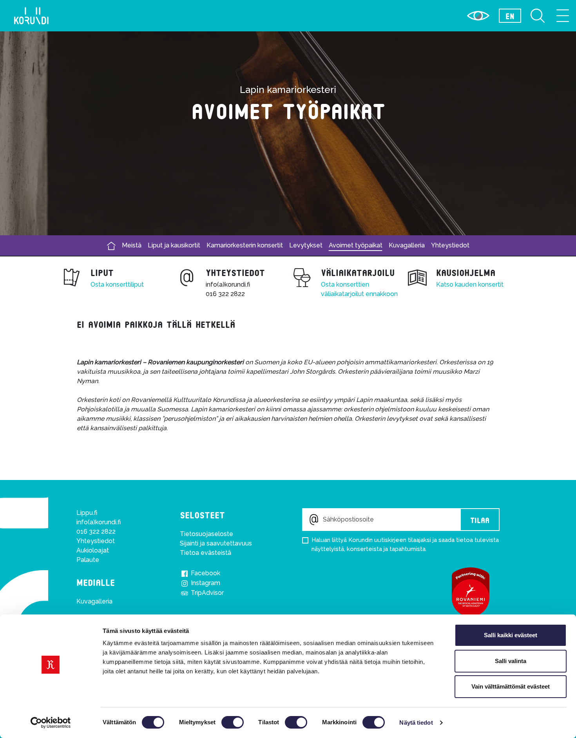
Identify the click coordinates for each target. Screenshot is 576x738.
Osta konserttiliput (117, 284)
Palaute (87, 559)
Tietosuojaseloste (206, 534)
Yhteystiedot (450, 245)
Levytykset (305, 245)
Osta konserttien (345, 284)
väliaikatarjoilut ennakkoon (359, 294)
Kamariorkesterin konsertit (244, 245)
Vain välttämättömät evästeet (510, 686)
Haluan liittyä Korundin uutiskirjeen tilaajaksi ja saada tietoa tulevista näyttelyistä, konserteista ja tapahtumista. (405, 544)
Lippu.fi (86, 512)
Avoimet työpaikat (355, 245)
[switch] (232, 722)
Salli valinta (510, 661)
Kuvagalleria (407, 245)
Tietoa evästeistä (205, 552)
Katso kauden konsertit (470, 284)
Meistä (131, 245)
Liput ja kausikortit (174, 245)
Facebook (204, 573)
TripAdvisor (206, 592)
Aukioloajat (92, 550)
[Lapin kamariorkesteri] (111, 246)
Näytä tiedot (416, 722)
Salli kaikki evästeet (510, 635)
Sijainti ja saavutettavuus (216, 543)
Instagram (204, 583)
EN (509, 15)
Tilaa (479, 519)
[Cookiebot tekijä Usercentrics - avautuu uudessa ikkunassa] (50, 723)
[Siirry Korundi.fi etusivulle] (31, 15)
